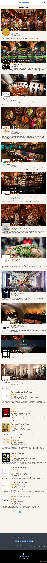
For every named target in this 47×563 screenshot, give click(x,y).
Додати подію (16, 537)
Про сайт (9, 537)
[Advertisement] (23, 522)
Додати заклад (25, 537)
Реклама (32, 537)
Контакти (38, 537)
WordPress (36, 546)
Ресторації (23, 7)
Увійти (39, 546)
